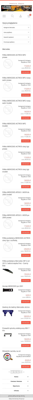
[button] (4, 16)
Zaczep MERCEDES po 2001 (12, 286)
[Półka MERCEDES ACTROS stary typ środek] (8, 178)
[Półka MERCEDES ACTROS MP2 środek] (8, 132)
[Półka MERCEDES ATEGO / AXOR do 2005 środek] (8, 201)
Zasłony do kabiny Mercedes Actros (16, 307)
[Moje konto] (20, 16)
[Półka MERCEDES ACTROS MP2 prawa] (8, 63)
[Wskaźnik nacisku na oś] (8, 357)
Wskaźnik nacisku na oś (11, 351)
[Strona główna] (16, 8)
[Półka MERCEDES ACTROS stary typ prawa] (8, 155)
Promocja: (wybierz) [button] (9, 42)
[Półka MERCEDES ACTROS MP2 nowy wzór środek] (8, 109)
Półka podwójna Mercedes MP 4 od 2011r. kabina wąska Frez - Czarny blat (16, 263)
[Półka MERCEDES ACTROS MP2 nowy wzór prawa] (8, 86)
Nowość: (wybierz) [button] (9, 37)
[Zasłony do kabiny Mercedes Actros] (8, 313)
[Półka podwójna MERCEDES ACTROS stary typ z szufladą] (8, 247)
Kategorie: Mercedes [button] (9, 27)
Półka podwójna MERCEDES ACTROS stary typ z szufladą (16, 239)
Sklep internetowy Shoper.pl (16, 399)
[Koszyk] (29, 16)
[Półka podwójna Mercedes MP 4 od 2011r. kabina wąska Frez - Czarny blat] (8, 271)
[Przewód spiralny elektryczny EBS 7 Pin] (8, 335)
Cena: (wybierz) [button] (8, 32)
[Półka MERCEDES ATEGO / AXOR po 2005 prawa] (8, 224)
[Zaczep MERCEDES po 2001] (8, 290)
